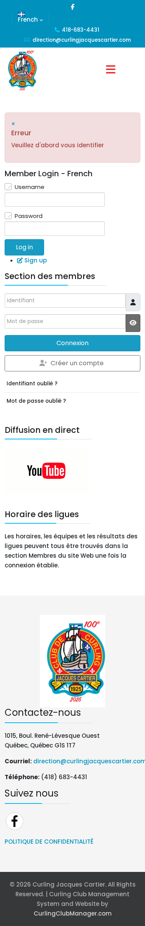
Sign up (35, 260)
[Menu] (111, 70)
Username (29, 187)
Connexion (72, 343)
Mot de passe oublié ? (36, 401)
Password (29, 216)
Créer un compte (77, 363)
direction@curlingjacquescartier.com (81, 40)
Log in (24, 247)
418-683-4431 (80, 30)
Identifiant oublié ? (32, 383)
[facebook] (72, 7)
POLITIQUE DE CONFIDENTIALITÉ (49, 841)
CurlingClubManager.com (73, 913)
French (28, 19)
